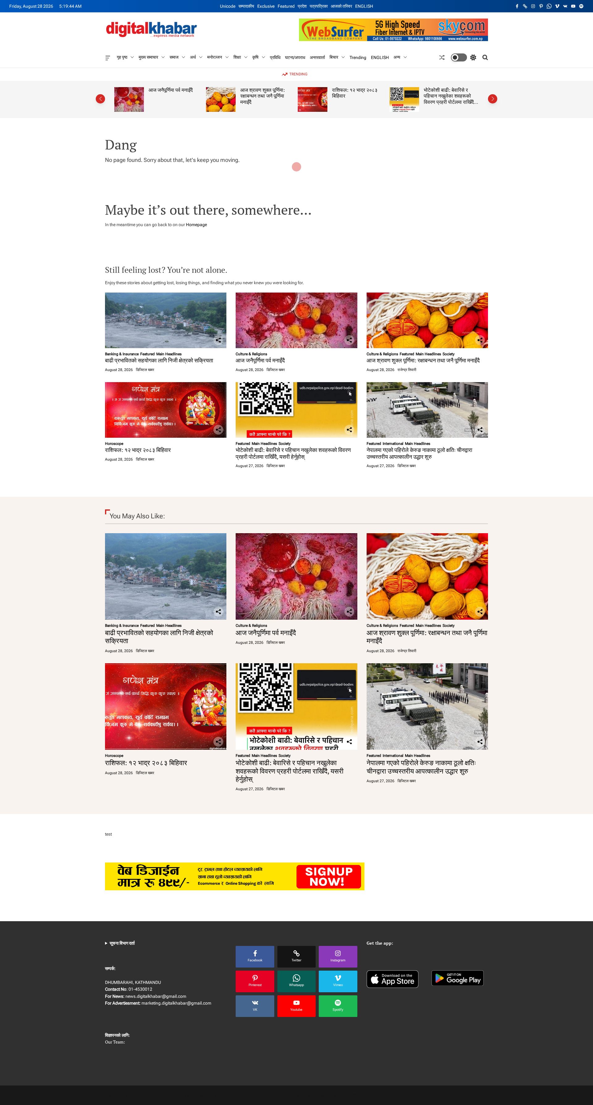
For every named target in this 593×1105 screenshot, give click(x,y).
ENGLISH (364, 6)
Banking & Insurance (122, 354)
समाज (174, 57)
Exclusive (266, 6)
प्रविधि (275, 57)
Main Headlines (169, 354)
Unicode (227, 6)
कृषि (255, 57)
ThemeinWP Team (354, 1095)
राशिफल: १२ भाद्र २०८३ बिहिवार (346, 92)
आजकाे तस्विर (341, 6)
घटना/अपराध (295, 57)
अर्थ (193, 57)
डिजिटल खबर (145, 370)
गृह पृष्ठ (122, 57)
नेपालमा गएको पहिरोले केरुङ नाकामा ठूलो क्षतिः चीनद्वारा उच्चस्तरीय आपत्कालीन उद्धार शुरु (419, 453)
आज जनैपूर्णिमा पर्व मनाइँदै (162, 89)
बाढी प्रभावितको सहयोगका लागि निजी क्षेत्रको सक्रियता (159, 360)
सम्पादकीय (246, 6)
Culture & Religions (251, 354)
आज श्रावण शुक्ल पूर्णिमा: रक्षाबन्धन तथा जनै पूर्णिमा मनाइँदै (254, 95)
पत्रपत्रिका (319, 6)
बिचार (334, 57)
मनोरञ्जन (214, 57)
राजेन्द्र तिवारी (406, 370)
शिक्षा (237, 57)
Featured (286, 6)
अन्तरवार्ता (317, 57)
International (393, 443)
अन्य (396, 57)
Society (449, 354)
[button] (100, 98)
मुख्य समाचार (148, 57)
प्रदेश (302, 6)
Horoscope (114, 443)
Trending (358, 57)
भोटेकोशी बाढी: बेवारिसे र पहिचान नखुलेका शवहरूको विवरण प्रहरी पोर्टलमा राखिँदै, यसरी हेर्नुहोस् (440, 99)
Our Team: (115, 1042)
